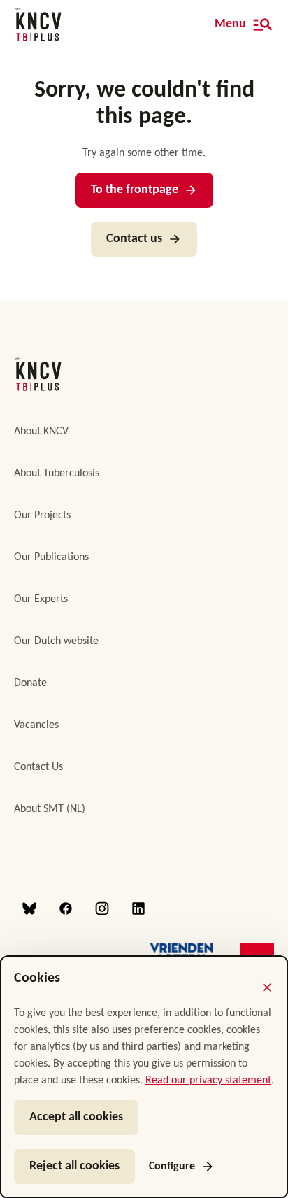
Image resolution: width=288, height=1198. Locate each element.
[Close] (267, 987)
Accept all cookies (76, 1117)
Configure (172, 1166)
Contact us (134, 238)
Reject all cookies (74, 1166)
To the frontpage (134, 190)
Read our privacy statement (208, 1080)
